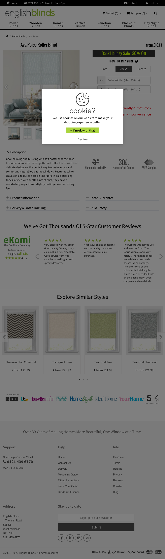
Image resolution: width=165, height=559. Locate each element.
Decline (82, 139)
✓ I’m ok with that (82, 130)
